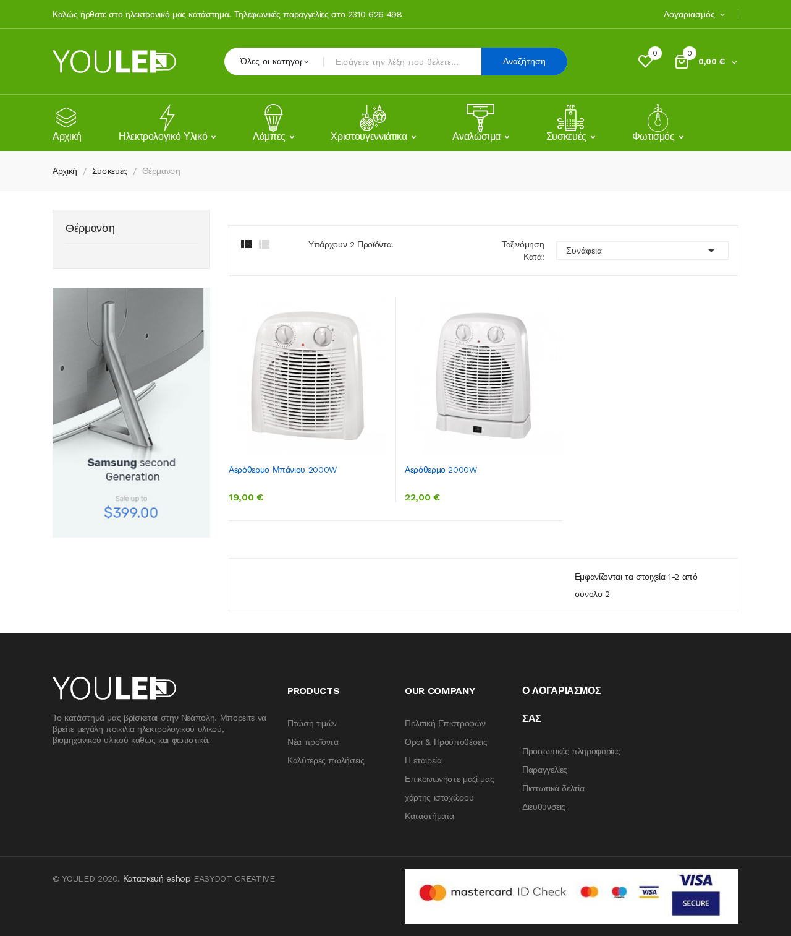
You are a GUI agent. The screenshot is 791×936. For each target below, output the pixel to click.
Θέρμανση (90, 228)
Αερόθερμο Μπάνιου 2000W (283, 469)
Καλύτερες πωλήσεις (326, 760)
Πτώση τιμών (312, 723)
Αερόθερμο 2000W (441, 469)
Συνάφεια (642, 250)
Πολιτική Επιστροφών (445, 723)
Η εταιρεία (423, 760)
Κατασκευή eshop (157, 878)
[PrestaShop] (131, 412)
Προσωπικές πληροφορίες (571, 751)
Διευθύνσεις (543, 807)
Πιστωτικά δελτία (553, 788)
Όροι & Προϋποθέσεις (446, 742)
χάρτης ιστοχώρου (439, 797)
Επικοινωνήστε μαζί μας (449, 779)
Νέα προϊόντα (313, 742)
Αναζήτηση (524, 61)
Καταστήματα (429, 816)
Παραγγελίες (544, 770)
